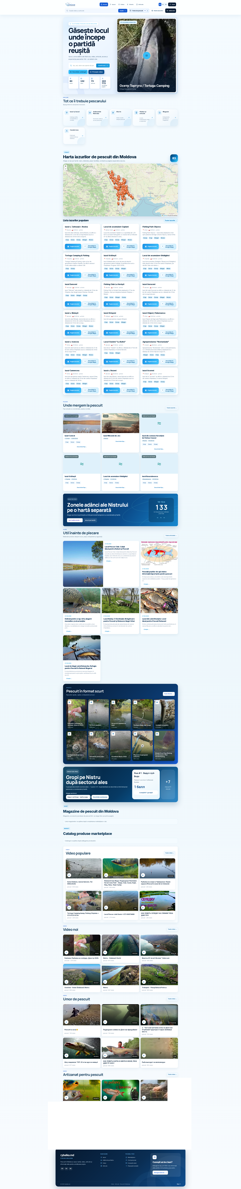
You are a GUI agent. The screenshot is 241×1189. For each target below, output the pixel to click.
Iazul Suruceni (149, 284)
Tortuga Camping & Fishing (77, 255)
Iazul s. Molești (71, 313)
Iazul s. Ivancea (72, 342)
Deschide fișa (82, 446)
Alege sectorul (71, 793)
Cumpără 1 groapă (146, 793)
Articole (105, 1166)
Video (104, 1163)
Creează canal (132, 1163)
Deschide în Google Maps (92, 246)
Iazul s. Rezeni (110, 370)
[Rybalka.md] (75, 4)
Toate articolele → (171, 535)
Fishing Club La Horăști (114, 284)
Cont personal (132, 1160)
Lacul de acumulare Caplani (116, 227)
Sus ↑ (179, 1184)
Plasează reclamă (133, 1166)
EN (166, 4)
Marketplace (131, 1157)
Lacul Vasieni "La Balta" (115, 342)
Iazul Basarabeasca (150, 476)
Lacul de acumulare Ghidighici (156, 255)
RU (163, 4)
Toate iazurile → (171, 220)
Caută (122, 10)
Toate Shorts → (169, 693)
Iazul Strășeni (110, 313)
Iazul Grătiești (110, 255)
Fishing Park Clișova (152, 227)
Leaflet (165, 215)
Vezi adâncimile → (74, 520)
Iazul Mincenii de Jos (111, 436)
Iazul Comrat (70, 436)
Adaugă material (159, 1172)
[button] (132, 198)
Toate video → (169, 853)
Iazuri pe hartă (90, 520)
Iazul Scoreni (148, 370)
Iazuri (104, 1157)
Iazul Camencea (72, 370)
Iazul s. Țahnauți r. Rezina (76, 227)
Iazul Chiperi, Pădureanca (154, 313)
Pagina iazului (74, 246)
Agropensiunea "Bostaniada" (156, 342)
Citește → (109, 561)
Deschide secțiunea (100, 797)
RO (160, 4)
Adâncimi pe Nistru (108, 1160)
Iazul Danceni (71, 284)
